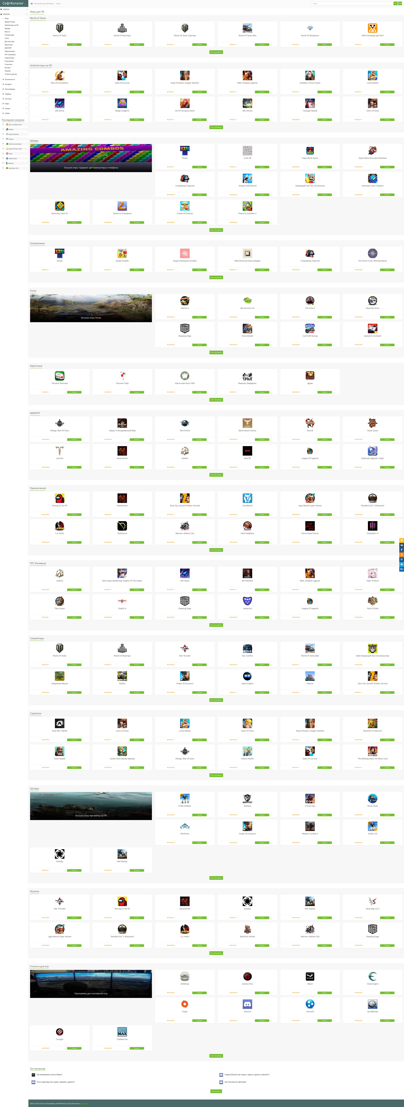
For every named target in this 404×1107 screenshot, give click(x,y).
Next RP (247, 458)
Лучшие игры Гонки (91, 317)
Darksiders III (372, 533)
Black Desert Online (247, 430)
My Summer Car (247, 308)
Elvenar (310, 683)
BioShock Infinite (247, 936)
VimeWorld (247, 505)
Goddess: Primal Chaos (310, 83)
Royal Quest (372, 430)
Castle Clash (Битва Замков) (122, 758)
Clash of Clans (247, 730)
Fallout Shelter (247, 758)
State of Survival (122, 83)
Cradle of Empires (185, 213)
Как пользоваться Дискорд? (235, 1082)
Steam (310, 984)
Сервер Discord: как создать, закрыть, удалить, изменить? (247, 1074)
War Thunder (185, 655)
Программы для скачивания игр (90, 993)
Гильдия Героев (310, 110)
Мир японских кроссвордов (247, 260)
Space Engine (247, 683)
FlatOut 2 (185, 308)
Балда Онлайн (122, 260)
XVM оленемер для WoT (373, 35)
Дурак (310, 383)
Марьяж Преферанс (247, 383)
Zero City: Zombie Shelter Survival (185, 505)
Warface (247, 806)
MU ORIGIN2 (247, 580)
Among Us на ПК (59, 505)
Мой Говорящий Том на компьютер (372, 655)
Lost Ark (59, 458)
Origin (185, 1011)
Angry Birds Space (310, 158)
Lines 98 (247, 158)
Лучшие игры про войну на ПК (91, 815)
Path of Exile (372, 608)
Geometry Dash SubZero (372, 185)
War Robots (122, 861)
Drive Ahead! (247, 336)
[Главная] (14, 3)
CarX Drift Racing (310, 336)
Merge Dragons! (122, 110)
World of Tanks (59, 35)
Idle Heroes (247, 110)
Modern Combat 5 (310, 833)
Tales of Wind (373, 580)
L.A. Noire (59, 533)
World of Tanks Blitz (247, 35)
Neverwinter (122, 458)
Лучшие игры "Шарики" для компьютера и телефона (91, 167)
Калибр (59, 861)
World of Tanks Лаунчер (185, 35)
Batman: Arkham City (185, 533)
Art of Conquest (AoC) (184, 110)
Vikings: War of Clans (59, 430)
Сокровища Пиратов (184, 185)
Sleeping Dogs (185, 336)
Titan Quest (60, 608)
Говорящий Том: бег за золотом (310, 185)
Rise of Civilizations (59, 83)
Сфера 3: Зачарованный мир (122, 430)
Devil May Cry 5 (372, 908)
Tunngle (59, 1039)
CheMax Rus (122, 1039)
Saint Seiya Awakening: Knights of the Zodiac (122, 580)
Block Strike (372, 806)
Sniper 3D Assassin (184, 683)
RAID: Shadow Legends (247, 83)
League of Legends (310, 458)
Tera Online (185, 430)
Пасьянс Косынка (60, 383)
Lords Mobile (372, 83)
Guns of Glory (372, 110)
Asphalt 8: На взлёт (372, 336)
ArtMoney (185, 984)
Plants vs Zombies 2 (247, 213)
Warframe (184, 833)
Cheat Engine (372, 984)
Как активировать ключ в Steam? (49, 1074)
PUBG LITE (372, 833)
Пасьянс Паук (122, 383)
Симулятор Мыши (59, 683)
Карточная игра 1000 (185, 383)
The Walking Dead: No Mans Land (373, 758)
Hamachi (310, 1011)
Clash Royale (59, 758)
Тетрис (185, 158)
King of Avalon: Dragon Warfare (185, 83)
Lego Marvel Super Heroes (310, 505)
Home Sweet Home (310, 533)
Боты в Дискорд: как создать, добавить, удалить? (56, 1082)
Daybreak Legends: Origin (372, 458)
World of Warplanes (310, 35)
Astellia (185, 458)
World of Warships (122, 35)
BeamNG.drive (372, 308)
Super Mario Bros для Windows (373, 158)
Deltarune (247, 608)
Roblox (122, 683)
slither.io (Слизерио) (122, 213)
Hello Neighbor (247, 533)
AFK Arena (59, 110)
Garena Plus (247, 984)
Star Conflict (247, 655)
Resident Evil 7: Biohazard (372, 505)
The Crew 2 (310, 308)
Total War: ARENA (59, 730)
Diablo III (122, 608)
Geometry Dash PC (59, 213)
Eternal (310, 430)
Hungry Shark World (247, 185)
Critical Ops (310, 806)
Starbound (122, 533)
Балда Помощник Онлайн (185, 260)
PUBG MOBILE (185, 806)
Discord (247, 1011)
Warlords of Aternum (372, 730)
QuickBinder (372, 1011)
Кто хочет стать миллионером (373, 260)
